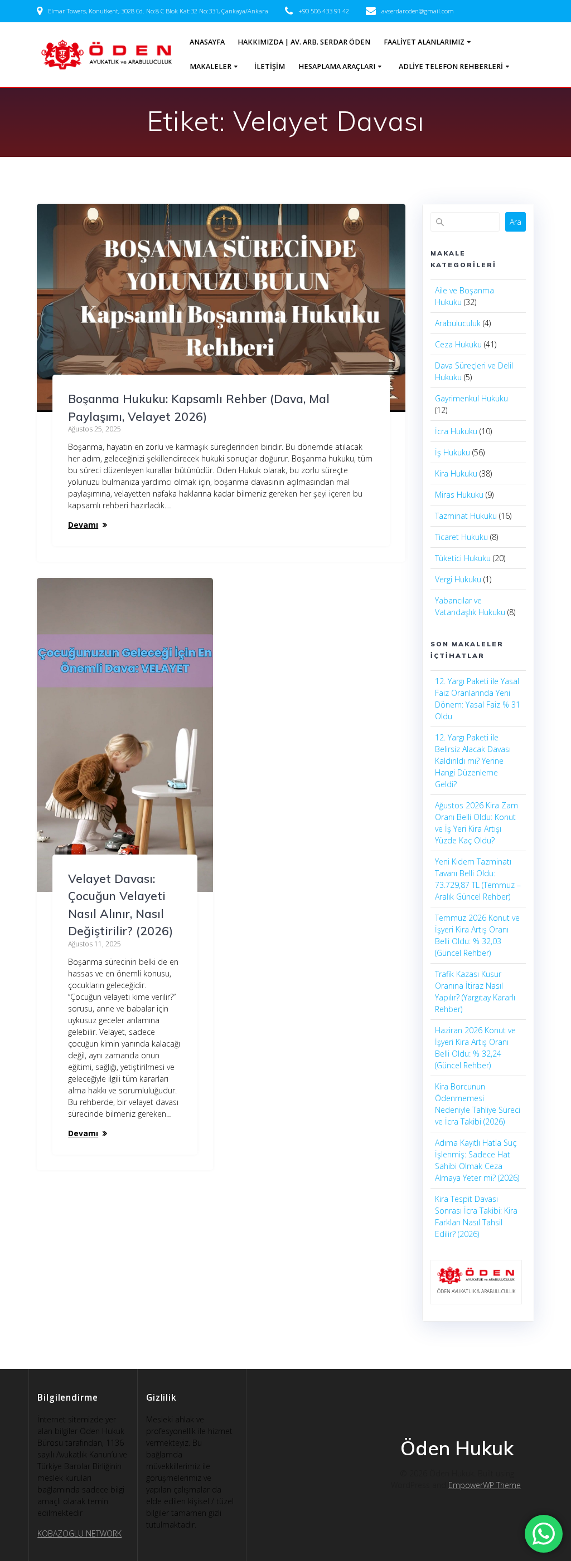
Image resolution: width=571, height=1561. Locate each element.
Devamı (83, 524)
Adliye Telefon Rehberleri (451, 66)
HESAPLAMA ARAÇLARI (336, 66)
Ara (515, 222)
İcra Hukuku (456, 431)
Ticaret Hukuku (461, 537)
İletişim (269, 66)
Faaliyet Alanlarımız (424, 42)
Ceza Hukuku (458, 344)
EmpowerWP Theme (484, 1485)
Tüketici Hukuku (463, 558)
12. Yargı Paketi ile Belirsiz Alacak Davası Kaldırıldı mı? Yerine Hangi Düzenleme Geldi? (473, 760)
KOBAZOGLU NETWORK (79, 1533)
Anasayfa (207, 42)
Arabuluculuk (458, 323)
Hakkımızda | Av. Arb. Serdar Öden (304, 42)
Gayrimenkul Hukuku (471, 398)
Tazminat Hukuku (466, 515)
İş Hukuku (452, 452)
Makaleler (210, 66)
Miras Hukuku (459, 494)
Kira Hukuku (456, 473)
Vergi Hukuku (458, 579)
